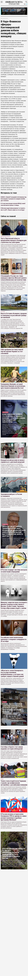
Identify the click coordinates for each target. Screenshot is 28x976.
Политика (5, 412)
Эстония (3, 311)
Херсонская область (5, 236)
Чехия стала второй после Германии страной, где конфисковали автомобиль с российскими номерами (14, 783)
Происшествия (14, 4)
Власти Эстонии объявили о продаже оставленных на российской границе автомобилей (14, 315)
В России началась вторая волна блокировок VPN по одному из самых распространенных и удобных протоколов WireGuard (14, 817)
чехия (2, 779)
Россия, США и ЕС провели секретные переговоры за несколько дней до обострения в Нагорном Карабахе (12, 708)
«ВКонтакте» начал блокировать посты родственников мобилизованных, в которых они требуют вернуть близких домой (12, 673)
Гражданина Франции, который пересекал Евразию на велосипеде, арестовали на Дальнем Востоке (13, 386)
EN (26, 4)
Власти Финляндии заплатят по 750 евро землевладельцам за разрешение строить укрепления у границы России (13, 853)
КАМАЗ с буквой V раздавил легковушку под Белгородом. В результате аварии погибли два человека (13, 198)
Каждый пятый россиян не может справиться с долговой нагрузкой (13, 461)
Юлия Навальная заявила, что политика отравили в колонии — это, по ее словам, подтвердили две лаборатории (13, 418)
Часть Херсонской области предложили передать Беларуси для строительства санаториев (13, 240)
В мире (4, 702)
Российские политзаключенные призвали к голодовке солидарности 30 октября (13, 639)
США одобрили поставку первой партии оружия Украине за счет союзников (12, 351)
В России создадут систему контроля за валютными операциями (14, 571)
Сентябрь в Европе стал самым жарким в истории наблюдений (12, 748)
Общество (5, 524)
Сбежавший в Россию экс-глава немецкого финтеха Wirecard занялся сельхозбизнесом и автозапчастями (14, 278)
